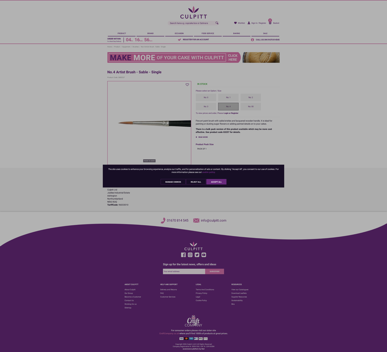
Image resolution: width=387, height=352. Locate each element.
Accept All (216, 181)
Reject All (196, 181)
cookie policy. (209, 172)
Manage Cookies (173, 181)
